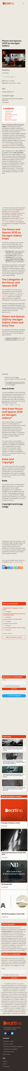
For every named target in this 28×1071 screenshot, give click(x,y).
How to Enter (8, 116)
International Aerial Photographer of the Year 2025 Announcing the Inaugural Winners (14, 776)
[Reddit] (19, 568)
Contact (5, 1064)
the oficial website (17, 562)
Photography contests (8, 1041)
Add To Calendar (9, 76)
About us (5, 1061)
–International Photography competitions (13, 1046)
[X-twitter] (8, 1033)
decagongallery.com (8, 92)
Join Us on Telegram (15, 696)
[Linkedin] (8, 568)
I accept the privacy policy (12, 686)
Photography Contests (14, 637)
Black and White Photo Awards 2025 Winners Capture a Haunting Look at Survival (13, 749)
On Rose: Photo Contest (10, 623)
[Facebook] (3, 568)
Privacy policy (6, 1066)
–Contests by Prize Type (8, 1051)
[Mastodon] (11, 568)
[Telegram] (16, 568)
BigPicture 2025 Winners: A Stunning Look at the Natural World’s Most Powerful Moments (14, 789)
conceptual (5, 295)
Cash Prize (5, 98)
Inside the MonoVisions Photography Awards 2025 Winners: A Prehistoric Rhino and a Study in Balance (14, 762)
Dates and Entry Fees (11, 115)
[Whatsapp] (14, 568)
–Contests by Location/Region (10, 1049)
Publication (5, 100)
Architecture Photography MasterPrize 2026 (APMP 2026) (14, 614)
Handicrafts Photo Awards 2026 (12, 619)
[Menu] (23, 3)
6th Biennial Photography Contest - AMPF (13, 608)
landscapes (5, 144)
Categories (8, 113)
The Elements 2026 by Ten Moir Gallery (14, 628)
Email (4, 680)
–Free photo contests (8, 1044)
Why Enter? (8, 118)
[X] (6, 568)
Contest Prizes (9, 111)
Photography (19, 98)
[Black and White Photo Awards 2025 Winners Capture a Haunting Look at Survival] (12, 742)
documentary (18, 293)
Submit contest (6, 1054)
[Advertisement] (14, 24)
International (12, 98)
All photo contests (7, 633)
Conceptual (5, 102)
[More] (22, 568)
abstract (4, 296)
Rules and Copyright (11, 120)
